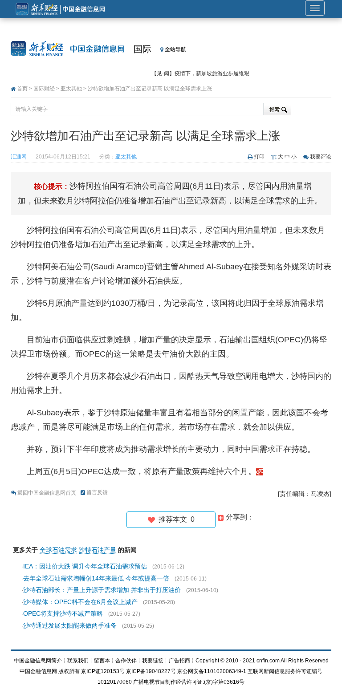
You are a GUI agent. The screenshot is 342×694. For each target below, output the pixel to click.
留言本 (102, 660)
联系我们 (78, 660)
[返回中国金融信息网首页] (259, 471)
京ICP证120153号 (103, 671)
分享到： (239, 517)
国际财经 (44, 88)
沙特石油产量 (97, 549)
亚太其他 (71, 88)
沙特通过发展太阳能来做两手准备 (70, 625)
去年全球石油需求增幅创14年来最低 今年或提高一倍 (96, 578)
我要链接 (152, 660)
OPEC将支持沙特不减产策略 (63, 613)
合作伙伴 (126, 660)
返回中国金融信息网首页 (46, 493)
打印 (259, 157)
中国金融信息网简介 (38, 660)
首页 (22, 88)
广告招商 (179, 660)
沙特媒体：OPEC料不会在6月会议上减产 (80, 601)
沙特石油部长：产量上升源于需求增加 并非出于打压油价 (102, 589)
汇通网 (19, 157)
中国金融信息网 (38, 671)
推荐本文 (175, 519)
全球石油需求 (58, 549)
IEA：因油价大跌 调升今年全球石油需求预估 (85, 566)
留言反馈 (97, 492)
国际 (142, 49)
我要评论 (320, 157)
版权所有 (69, 671)
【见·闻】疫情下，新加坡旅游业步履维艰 (200, 73)
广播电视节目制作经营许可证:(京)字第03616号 (188, 682)
